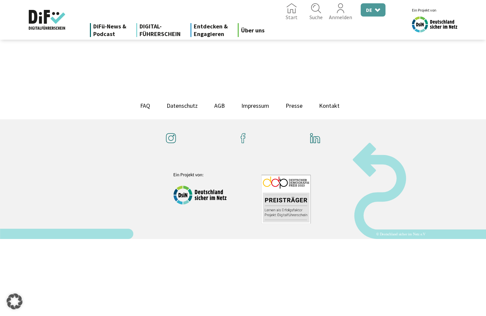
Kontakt (329, 105)
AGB (219, 105)
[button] (14, 301)
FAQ (145, 105)
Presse (294, 105)
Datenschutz (182, 105)
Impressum (255, 105)
